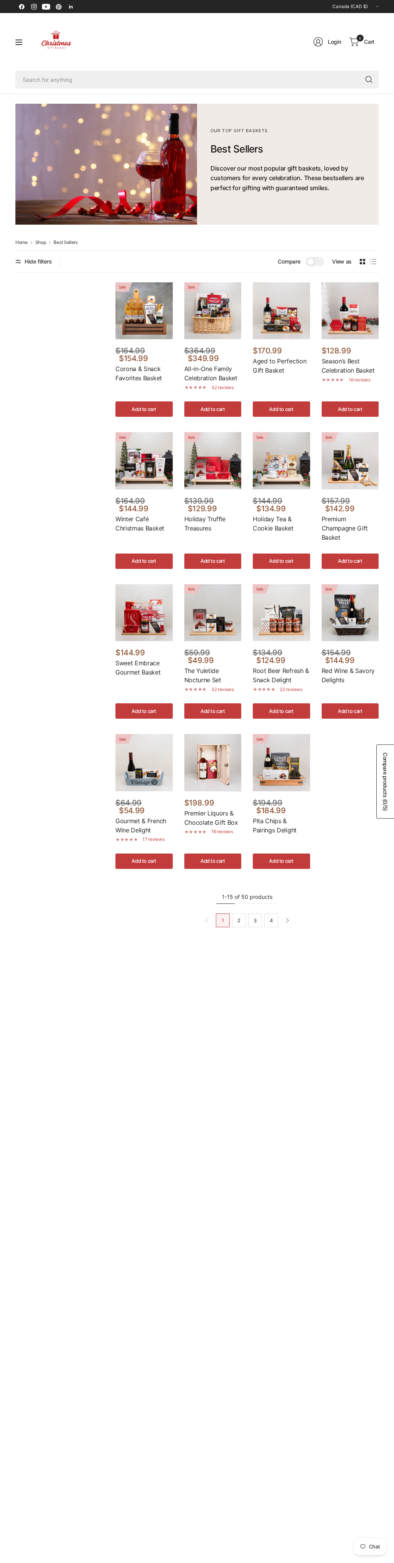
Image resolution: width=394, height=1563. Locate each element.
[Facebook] (21, 6)
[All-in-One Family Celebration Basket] (213, 311)
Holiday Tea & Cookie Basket (273, 523)
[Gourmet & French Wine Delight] (144, 762)
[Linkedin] (71, 6)
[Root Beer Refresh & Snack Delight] (281, 612)
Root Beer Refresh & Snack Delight (281, 675)
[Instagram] (34, 6)
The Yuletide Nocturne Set (202, 675)
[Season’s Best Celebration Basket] (350, 311)
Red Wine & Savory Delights (348, 675)
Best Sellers (65, 242)
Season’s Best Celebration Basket (348, 365)
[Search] (369, 79)
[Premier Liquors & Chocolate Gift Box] (213, 762)
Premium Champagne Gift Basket (345, 528)
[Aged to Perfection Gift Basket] (281, 311)
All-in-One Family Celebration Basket (210, 373)
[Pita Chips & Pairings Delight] (281, 762)
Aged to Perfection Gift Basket (279, 365)
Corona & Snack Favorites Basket (138, 373)
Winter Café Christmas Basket (139, 523)
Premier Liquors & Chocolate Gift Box (211, 817)
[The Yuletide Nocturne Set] (213, 612)
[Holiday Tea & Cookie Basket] (281, 460)
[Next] (287, 920)
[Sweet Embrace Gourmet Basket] (144, 612)
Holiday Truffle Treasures (204, 523)
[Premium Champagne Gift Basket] (350, 460)
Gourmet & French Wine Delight (140, 825)
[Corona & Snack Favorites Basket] (144, 311)
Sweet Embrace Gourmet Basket (138, 667)
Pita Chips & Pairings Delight (275, 825)
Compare (289, 261)
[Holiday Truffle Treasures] (213, 460)
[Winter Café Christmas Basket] (144, 460)
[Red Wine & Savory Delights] (350, 612)
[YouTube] (46, 6)
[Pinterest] (58, 6)
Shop (40, 242)
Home (21, 242)
